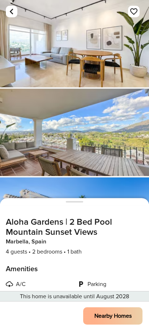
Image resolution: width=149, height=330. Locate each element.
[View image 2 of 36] (74, 132)
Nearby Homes (113, 316)
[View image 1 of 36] (74, 43)
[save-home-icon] (134, 11)
